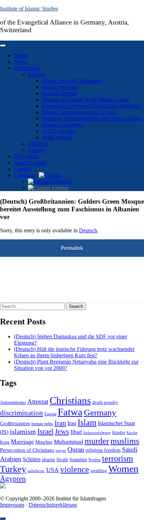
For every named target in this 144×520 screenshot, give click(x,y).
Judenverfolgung (97, 432)
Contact (22, 169)
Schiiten (32, 459)
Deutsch (61, 181)
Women (123, 468)
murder (97, 440)
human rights (42, 423)
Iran (60, 423)
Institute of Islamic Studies (29, 9)
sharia (48, 459)
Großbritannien (15, 423)
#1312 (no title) (59, 131)
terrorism (117, 458)
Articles (36, 74)
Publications (27, 68)
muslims (124, 440)
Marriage (22, 441)
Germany (100, 412)
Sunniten (78, 459)
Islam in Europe (59, 93)
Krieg (4, 442)
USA (52, 469)
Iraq (71, 423)
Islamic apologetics (63, 125)
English (59, 188)
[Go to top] (3, 519)
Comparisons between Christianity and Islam (91, 106)
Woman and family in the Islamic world (85, 100)
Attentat (37, 401)
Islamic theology (60, 87)
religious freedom (103, 450)
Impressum (12, 505)
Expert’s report (30, 163)
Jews (62, 431)
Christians (70, 400)
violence (74, 469)
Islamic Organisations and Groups (79, 112)
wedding (99, 470)
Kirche (132, 433)
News (20, 62)
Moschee (43, 442)
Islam (87, 422)
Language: (26, 175)
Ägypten (13, 479)
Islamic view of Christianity (72, 81)
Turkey (13, 469)
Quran (75, 449)
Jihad (76, 432)
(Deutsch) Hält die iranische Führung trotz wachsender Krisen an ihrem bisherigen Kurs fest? (74, 352)
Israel (45, 431)
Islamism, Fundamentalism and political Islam (92, 118)
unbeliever (36, 471)
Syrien (94, 459)
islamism (23, 431)
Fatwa (70, 411)
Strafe (62, 459)
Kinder (118, 432)
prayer (61, 450)
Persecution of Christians (27, 450)
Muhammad (68, 441)
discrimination (21, 413)
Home (21, 55)
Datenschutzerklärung (53, 505)
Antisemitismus (13, 402)
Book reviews (57, 137)
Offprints (38, 144)
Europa (50, 414)
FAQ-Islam (26, 156)
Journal (36, 150)
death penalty (105, 402)
